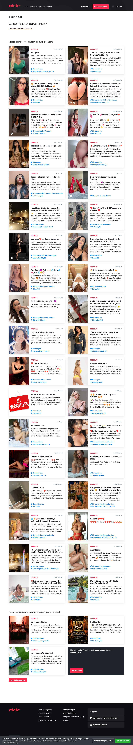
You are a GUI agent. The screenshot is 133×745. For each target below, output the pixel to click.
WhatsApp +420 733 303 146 (105, 718)
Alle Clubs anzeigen (17, 680)
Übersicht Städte (69, 713)
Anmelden (119, 6)
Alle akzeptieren (123, 741)
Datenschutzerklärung (10, 743)
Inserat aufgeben (100, 6)
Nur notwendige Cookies (103, 741)
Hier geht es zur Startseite (20, 29)
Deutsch (84, 6)
